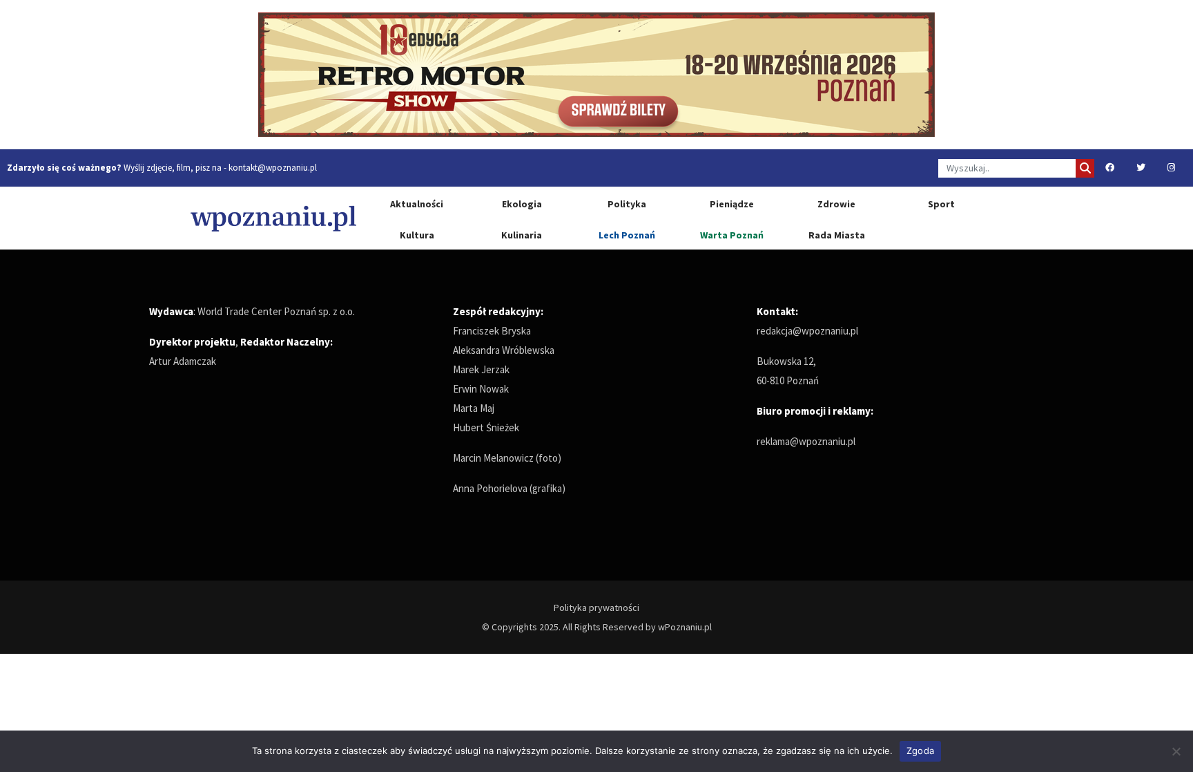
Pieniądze (732, 204)
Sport (941, 204)
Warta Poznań (732, 235)
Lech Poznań (627, 235)
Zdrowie (836, 204)
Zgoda (920, 750)
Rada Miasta (836, 235)
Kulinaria (521, 235)
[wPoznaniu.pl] (273, 218)
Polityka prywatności (596, 607)
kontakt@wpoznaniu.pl (273, 167)
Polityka (627, 204)
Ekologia (522, 204)
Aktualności (416, 204)
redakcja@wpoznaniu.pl (807, 330)
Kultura (417, 235)
